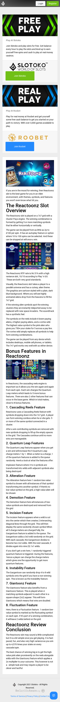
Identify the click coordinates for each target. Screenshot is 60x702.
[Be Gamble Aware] (30, 691)
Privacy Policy (33, 696)
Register (53, 3)
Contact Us (45, 696)
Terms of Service (17, 696)
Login (40, 3)
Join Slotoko (20, 76)
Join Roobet (20, 146)
